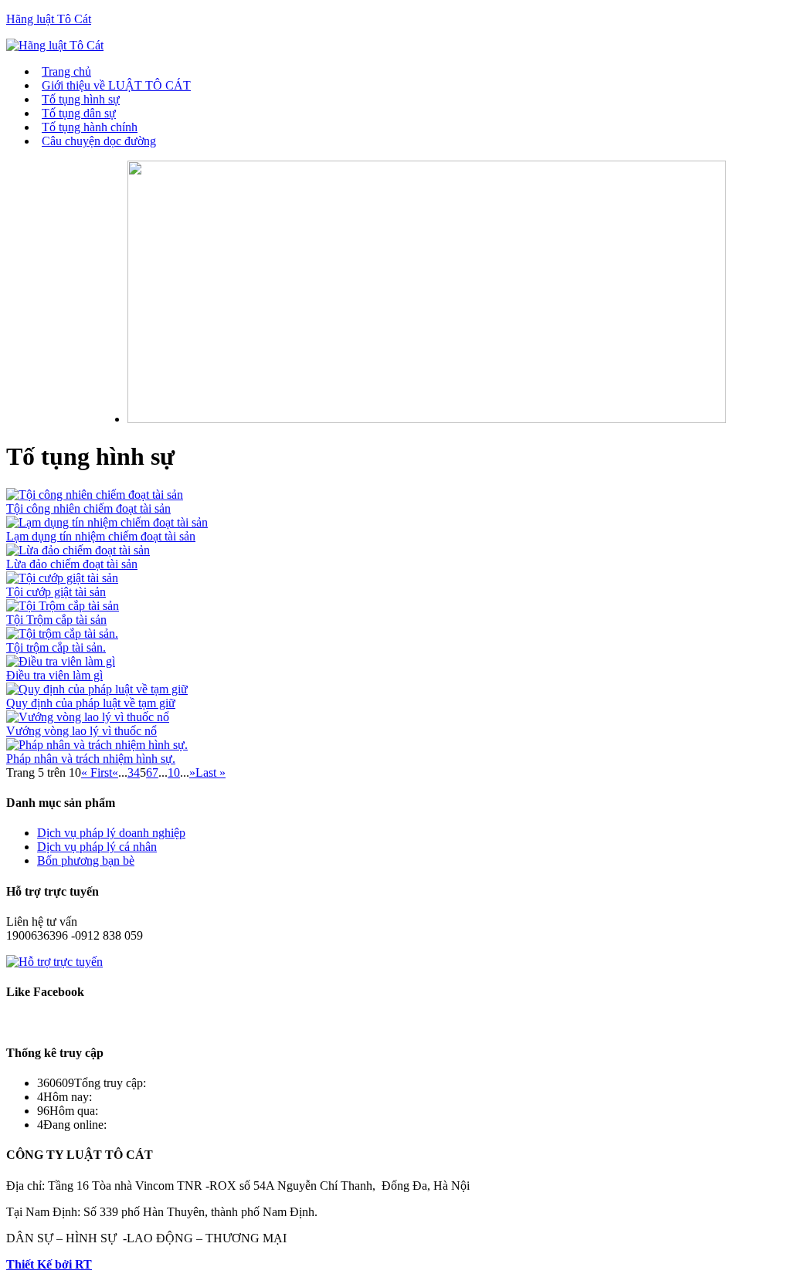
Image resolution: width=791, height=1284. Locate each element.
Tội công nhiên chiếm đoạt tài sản (88, 508)
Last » (210, 772)
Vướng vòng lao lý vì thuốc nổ (81, 730)
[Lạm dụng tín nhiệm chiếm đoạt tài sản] (107, 522)
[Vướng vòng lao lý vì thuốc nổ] (87, 716)
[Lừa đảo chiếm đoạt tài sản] (78, 550)
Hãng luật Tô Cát (48, 18)
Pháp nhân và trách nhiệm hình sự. (90, 758)
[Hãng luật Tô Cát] (55, 45)
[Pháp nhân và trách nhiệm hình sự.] (97, 744)
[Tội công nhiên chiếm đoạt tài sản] (94, 494)
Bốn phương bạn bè (85, 860)
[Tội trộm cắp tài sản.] (62, 633)
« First (96, 772)
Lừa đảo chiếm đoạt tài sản (71, 564)
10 (174, 772)
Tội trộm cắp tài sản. (56, 647)
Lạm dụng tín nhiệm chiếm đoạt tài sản (100, 536)
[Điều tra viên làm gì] (60, 661)
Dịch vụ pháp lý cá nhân (97, 846)
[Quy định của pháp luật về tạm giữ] (97, 689)
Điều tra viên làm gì (54, 675)
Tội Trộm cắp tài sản (56, 619)
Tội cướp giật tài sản (56, 591)
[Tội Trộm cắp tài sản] (62, 605)
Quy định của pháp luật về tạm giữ (90, 703)
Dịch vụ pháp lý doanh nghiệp (111, 832)
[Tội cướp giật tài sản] (62, 577)
